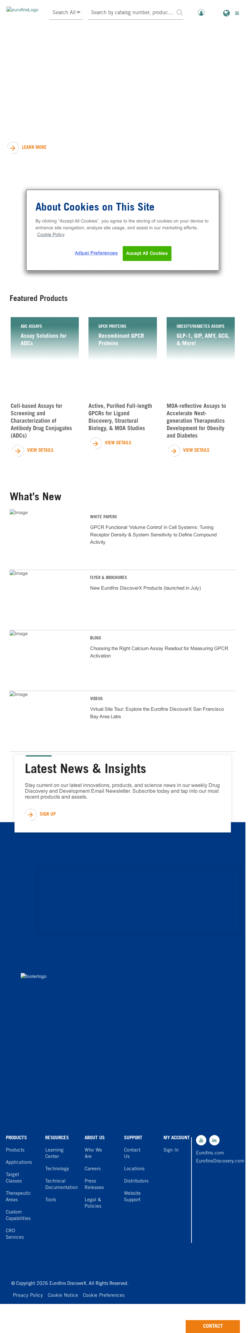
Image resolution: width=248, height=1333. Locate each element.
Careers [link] (93, 1169)
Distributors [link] (136, 1181)
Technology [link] (57, 1169)
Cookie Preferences (104, 1295)
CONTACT (213, 1326)
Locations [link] (134, 1169)
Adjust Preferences (96, 252)
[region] (123, 230)
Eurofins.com (210, 1153)
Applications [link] (19, 1162)
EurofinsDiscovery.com (210, 1161)
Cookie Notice (63, 1295)
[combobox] (135, 13)
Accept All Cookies (147, 253)
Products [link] (15, 1150)
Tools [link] (50, 1200)
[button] (179, 12)
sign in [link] (171, 1150)
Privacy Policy (28, 1295)
